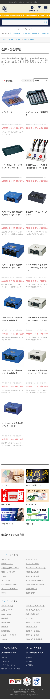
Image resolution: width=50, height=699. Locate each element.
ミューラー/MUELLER (34, 580)
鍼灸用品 (4, 618)
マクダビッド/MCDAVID (35, 584)
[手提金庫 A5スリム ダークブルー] (37, 210)
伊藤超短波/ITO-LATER (10, 568)
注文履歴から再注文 (34, 652)
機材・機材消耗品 (32, 614)
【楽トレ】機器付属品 (34, 639)
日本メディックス (32, 559)
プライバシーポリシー (9, 665)
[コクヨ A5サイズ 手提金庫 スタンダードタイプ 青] (12, 263)
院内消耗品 (5, 631)
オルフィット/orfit (33, 576)
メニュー (46, 10)
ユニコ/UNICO (6, 580)
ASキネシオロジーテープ (35, 606)
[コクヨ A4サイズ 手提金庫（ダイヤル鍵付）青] (12, 368)
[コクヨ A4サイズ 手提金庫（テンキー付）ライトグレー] (37, 368)
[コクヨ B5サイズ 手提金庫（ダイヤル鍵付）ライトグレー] (37, 263)
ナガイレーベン (7, 563)
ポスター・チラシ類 (8, 635)
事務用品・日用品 (14, 40)
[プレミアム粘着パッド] (37, 477)
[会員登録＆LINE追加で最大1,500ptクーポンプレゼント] (25, 15)
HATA (3, 593)
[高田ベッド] (37, 516)
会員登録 (29, 658)
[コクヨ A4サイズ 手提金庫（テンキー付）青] (12, 421)
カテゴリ (5, 601)
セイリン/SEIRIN (32, 563)
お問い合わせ (30, 661)
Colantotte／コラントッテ (36, 568)
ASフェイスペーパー (9, 610)
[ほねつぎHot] (12, 497)
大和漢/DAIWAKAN (33, 572)
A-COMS (4, 639)
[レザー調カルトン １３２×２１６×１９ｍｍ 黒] (12, 160)
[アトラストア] (4, 9)
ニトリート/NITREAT (9, 589)
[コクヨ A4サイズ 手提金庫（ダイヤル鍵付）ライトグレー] (37, 316)
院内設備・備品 (31, 626)
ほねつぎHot (6, 614)
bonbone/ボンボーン (9, 584)
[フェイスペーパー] (12, 477)
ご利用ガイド (6, 661)
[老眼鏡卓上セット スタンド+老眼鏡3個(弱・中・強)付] (37, 160)
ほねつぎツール (31, 589)
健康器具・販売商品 (33, 631)
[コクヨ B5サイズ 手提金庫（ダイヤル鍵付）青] (12, 316)
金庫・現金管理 (29, 40)
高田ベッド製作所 (8, 572)
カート (39, 10)
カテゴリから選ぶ (9, 648)
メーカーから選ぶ (33, 648)
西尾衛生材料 (31, 593)
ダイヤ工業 (5, 559)
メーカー (5, 554)
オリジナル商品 (7, 606)
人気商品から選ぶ (9, 652)
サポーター (5, 622)
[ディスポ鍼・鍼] (37, 497)
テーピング (30, 618)
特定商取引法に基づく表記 (10, 669)
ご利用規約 (30, 665)
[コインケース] (12, 110)
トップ (3, 40)
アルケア (4, 576)
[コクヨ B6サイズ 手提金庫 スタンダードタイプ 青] (12, 210)
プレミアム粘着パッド (34, 610)
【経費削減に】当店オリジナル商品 (24, 33)
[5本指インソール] (12, 516)
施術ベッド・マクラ (33, 622)
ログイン (4, 658)
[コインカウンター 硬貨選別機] (37, 107)
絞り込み (28, 80)
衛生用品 (4, 626)
